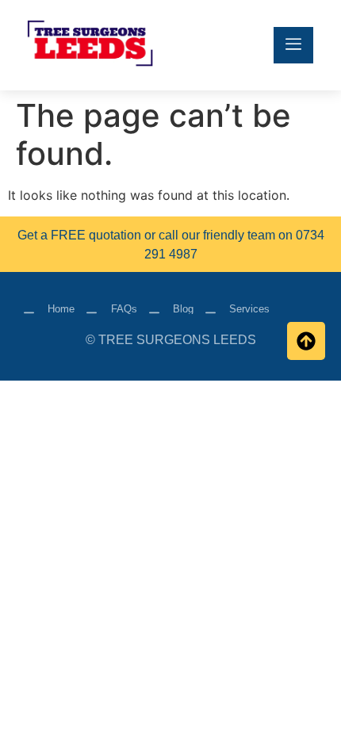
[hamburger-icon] (293, 45)
